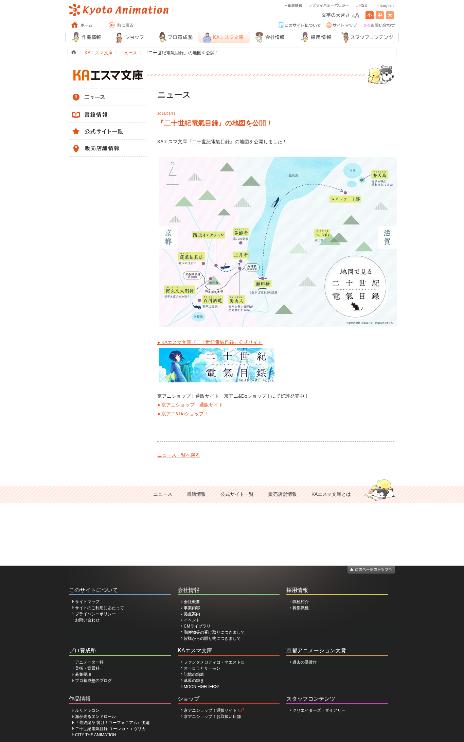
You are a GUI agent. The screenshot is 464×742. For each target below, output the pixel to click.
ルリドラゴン (87, 710)
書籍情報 (196, 494)
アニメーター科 (89, 662)
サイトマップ (87, 601)
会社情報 (188, 590)
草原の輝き (194, 680)
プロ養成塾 (82, 650)
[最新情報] (293, 5)
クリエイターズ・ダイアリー (318, 710)
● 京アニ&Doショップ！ (183, 413)
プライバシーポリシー (95, 614)
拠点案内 (192, 614)
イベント (192, 620)
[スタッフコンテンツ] (368, 37)
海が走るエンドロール (95, 716)
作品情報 (80, 699)
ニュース (128, 52)
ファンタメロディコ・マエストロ (214, 662)
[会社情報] (273, 37)
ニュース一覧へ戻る (178, 455)
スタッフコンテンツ (310, 699)
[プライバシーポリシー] (329, 5)
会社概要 (192, 601)
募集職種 (300, 607)
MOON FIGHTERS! (201, 686)
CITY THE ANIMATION (95, 734)
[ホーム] (84, 25)
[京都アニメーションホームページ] (118, 10)
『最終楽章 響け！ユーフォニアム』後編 (112, 722)
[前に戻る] (121, 25)
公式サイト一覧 (237, 494)
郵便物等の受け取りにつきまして (214, 632)
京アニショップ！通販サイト (210, 710)
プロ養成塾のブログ (93, 680)
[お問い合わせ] (379, 25)
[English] (384, 5)
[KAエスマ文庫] (224, 37)
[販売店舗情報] (108, 143)
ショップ (188, 699)
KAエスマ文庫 (99, 52)
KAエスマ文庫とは (331, 494)
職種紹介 (300, 601)
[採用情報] (317, 37)
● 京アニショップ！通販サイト (190, 405)
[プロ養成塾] (176, 37)
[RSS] (361, 5)
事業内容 (192, 607)
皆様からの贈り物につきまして (212, 638)
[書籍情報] (108, 109)
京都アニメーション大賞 (316, 650)
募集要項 (83, 674)
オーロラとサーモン (202, 668)
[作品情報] (88, 37)
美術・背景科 (87, 668)
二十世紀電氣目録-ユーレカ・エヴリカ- (111, 728)
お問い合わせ (87, 620)
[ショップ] (132, 37)
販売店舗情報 (282, 494)
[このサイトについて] (300, 25)
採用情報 (297, 590)
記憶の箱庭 (194, 674)
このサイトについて (93, 590)
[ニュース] (108, 92)
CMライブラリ (197, 626)
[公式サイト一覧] (108, 126)
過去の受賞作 (304, 662)
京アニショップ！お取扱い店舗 (212, 716)
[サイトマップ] (342, 25)
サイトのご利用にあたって (99, 607)
